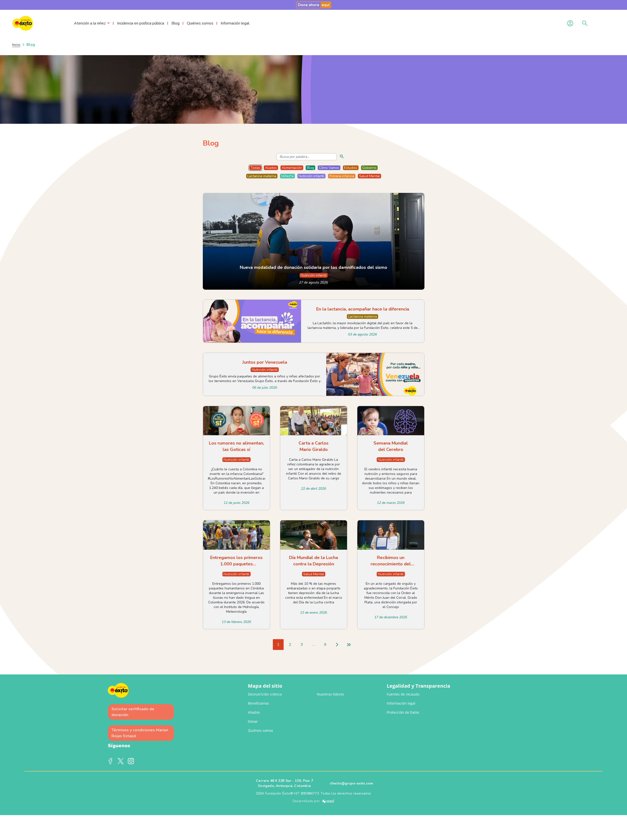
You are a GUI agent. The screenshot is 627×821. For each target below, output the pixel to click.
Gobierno (369, 167)
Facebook (110, 761)
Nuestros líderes (330, 694)
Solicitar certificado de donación (132, 712)
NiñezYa (287, 176)
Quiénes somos (200, 23)
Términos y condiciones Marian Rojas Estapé (139, 733)
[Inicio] (36, 23)
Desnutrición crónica (265, 694)
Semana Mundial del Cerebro (391, 446)
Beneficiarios (258, 703)
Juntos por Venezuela (264, 362)
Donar (253, 721)
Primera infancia (341, 176)
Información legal (235, 23)
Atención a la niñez (90, 23)
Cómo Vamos (329, 167)
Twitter (121, 761)
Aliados (271, 167)
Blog (175, 23)
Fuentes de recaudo (403, 694)
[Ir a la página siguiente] (337, 644)
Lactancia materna (261, 176)
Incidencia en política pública (140, 23)
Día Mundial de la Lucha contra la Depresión (313, 561)
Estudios (350, 167)
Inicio (16, 44)
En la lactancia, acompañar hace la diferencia (362, 309)
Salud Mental (369, 176)
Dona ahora (313, 5)
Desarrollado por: (307, 801)
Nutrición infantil (311, 176)
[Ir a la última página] (348, 644)
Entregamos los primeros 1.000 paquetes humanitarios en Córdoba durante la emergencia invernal (236, 561)
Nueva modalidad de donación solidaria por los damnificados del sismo (313, 267)
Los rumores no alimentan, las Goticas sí (236, 446)
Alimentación (292, 167)
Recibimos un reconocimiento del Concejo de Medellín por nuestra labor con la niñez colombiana (391, 561)
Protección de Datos (403, 712)
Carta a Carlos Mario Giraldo (313, 446)
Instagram (131, 761)
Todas (255, 167)
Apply (342, 156)
